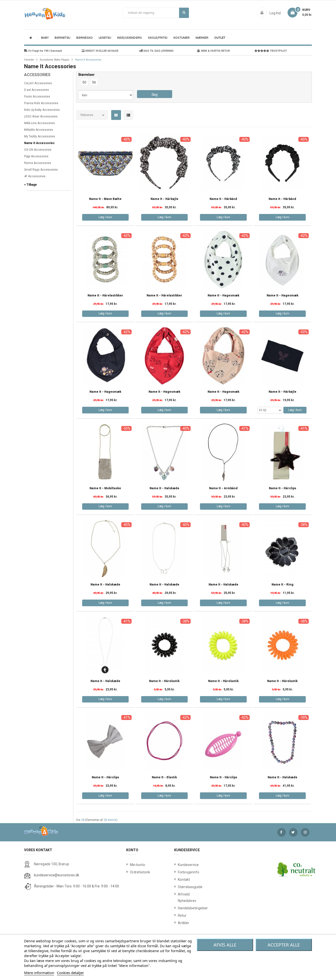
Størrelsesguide (179, 887)
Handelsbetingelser (179, 908)
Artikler (179, 923)
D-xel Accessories (36, 90)
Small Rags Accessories (41, 169)
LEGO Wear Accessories (41, 116)
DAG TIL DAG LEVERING (158, 50)
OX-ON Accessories (37, 149)
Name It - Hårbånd (223, 199)
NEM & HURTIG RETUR (215, 50)
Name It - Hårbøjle (164, 199)
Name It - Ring (282, 584)
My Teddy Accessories (39, 136)
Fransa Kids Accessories (41, 103)
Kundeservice (179, 865)
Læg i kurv (105, 217)
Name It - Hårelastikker (105, 295)
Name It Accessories (39, 143)
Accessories (37, 74)
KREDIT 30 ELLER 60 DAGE (101, 50)
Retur (179, 915)
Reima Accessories (37, 163)
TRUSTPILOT (278, 50)
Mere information (39, 972)
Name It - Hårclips (282, 488)
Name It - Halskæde (164, 488)
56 (94, 82)
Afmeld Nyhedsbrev (179, 897)
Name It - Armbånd (223, 488)
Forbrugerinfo (179, 872)
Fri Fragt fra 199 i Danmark (45, 50)
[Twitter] (293, 832)
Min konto (137, 865)
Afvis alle (225, 945)
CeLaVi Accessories (38, 83)
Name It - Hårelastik (164, 681)
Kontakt (179, 879)
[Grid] (116, 115)
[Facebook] (281, 832)
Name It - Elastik (164, 777)
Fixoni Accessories (37, 96)
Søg (184, 13)
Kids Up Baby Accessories (42, 110)
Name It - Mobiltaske (105, 488)
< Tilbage (30, 184)
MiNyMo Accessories (38, 129)
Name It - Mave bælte (105, 199)
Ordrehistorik (138, 872)
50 (84, 82)
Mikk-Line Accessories (39, 123)
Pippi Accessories (36, 156)
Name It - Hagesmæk (223, 295)
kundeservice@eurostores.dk (56, 875)
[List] (128, 115)
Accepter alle (284, 945)
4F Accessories (35, 176)
